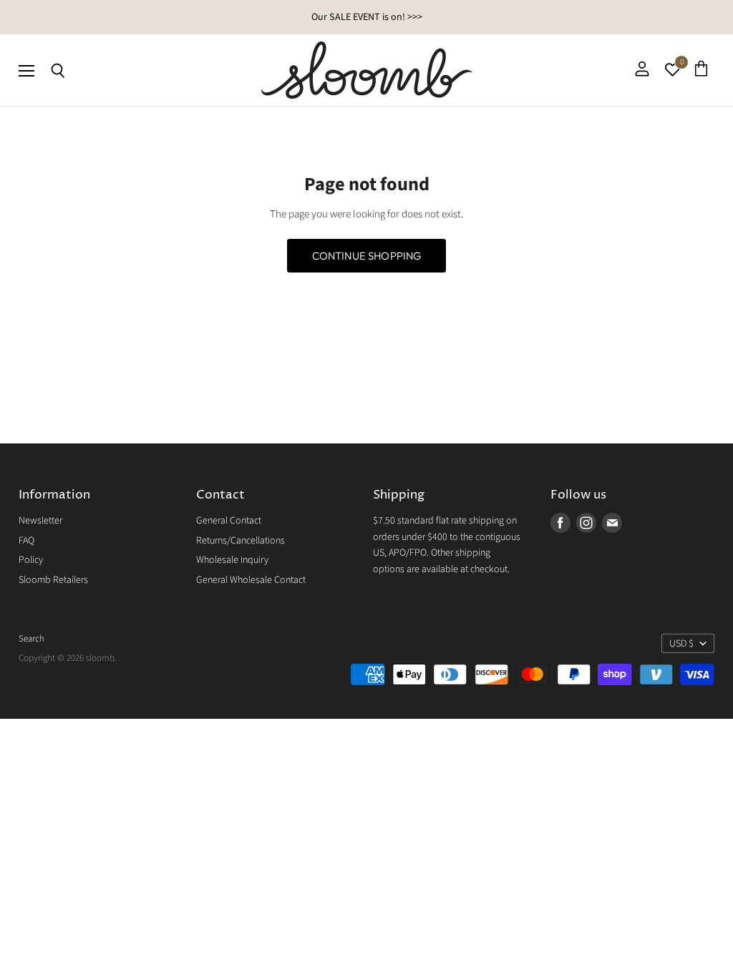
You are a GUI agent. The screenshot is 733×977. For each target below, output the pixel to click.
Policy (31, 560)
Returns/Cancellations (240, 541)
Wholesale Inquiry (232, 560)
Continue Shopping (367, 255)
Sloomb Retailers (53, 580)
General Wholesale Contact (251, 580)
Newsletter (40, 521)
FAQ (26, 541)
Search (31, 638)
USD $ (681, 644)
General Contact (228, 521)
